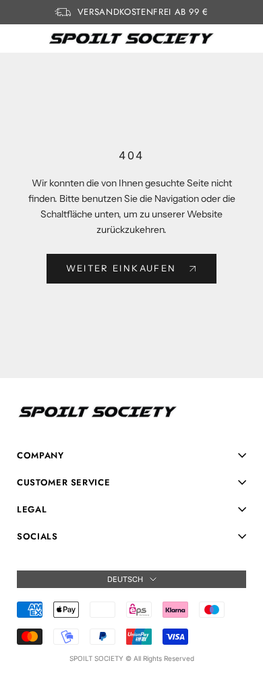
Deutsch (125, 579)
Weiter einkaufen (121, 268)
